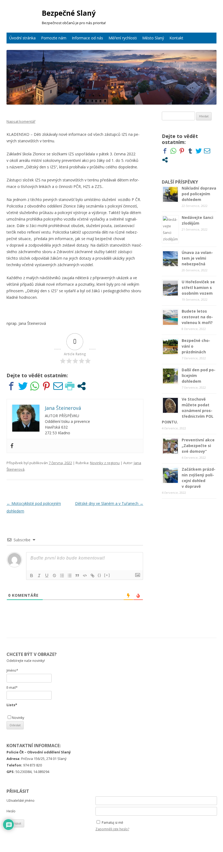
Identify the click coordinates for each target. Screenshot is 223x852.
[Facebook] (12, 446)
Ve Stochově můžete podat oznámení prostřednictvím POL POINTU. (187, 411)
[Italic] (39, 575)
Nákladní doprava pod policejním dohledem (199, 194)
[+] (107, 575)
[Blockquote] (77, 575)
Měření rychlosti (123, 37)
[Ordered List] (62, 575)
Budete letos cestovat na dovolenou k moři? (197, 317)
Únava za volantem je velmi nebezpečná (197, 258)
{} (99, 575)
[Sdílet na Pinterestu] (46, 386)
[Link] (92, 575)
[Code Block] (85, 575)
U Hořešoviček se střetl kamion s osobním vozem (198, 287)
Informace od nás (87, 37)
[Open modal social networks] (81, 386)
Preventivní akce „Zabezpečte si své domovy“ (198, 445)
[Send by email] (58, 386)
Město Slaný (153, 37)
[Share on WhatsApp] (34, 386)
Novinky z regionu (105, 462)
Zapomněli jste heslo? (112, 829)
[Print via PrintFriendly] (70, 386)
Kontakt (176, 37)
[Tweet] (23, 386)
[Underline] (47, 575)
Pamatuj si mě (112, 822)
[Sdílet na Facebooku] (11, 386)
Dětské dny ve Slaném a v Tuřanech (109, 503)
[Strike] (54, 575)
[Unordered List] (69, 575)
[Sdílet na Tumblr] (190, 151)
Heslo (11, 811)
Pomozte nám (53, 37)
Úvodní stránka (22, 37)
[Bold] (31, 575)
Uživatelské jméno (21, 800)
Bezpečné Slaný (69, 13)
